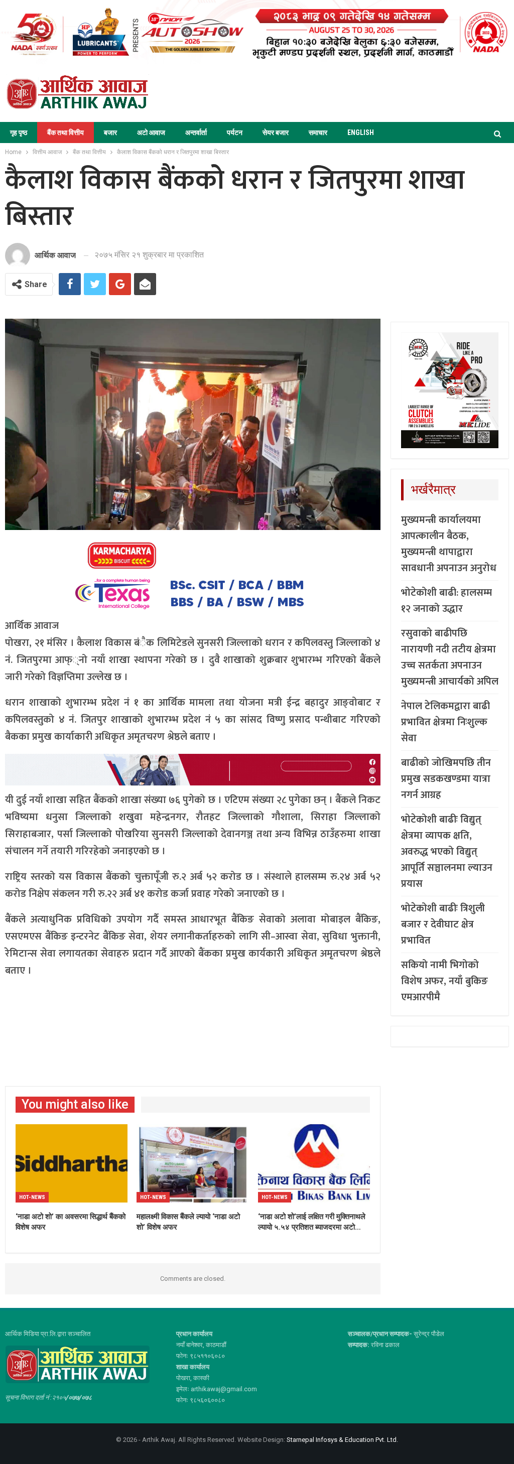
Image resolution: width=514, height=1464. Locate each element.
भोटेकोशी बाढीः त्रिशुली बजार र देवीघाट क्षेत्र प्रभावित (443, 924)
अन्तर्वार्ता (196, 132)
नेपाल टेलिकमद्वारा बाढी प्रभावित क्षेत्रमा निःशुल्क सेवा (445, 722)
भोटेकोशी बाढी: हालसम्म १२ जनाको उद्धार (446, 600)
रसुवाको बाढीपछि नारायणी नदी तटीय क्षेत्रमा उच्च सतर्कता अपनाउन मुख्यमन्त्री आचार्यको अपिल (449, 657)
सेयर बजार (276, 132)
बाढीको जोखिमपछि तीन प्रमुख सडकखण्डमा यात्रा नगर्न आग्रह (446, 779)
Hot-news (32, 1197)
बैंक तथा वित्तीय (65, 132)
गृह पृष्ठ (18, 132)
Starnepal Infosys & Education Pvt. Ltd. (342, 1439)
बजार (110, 132)
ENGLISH (360, 132)
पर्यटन (234, 132)
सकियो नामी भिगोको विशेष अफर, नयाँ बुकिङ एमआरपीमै (444, 981)
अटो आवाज (151, 132)
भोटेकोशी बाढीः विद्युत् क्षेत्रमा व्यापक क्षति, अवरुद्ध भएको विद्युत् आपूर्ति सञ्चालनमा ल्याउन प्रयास (446, 851)
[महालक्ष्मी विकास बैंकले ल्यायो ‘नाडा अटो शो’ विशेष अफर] (192, 1163)
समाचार (318, 132)
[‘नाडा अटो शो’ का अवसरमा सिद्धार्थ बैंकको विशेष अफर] (71, 1163)
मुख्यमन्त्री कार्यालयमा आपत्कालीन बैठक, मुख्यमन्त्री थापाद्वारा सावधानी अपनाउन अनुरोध (448, 544)
